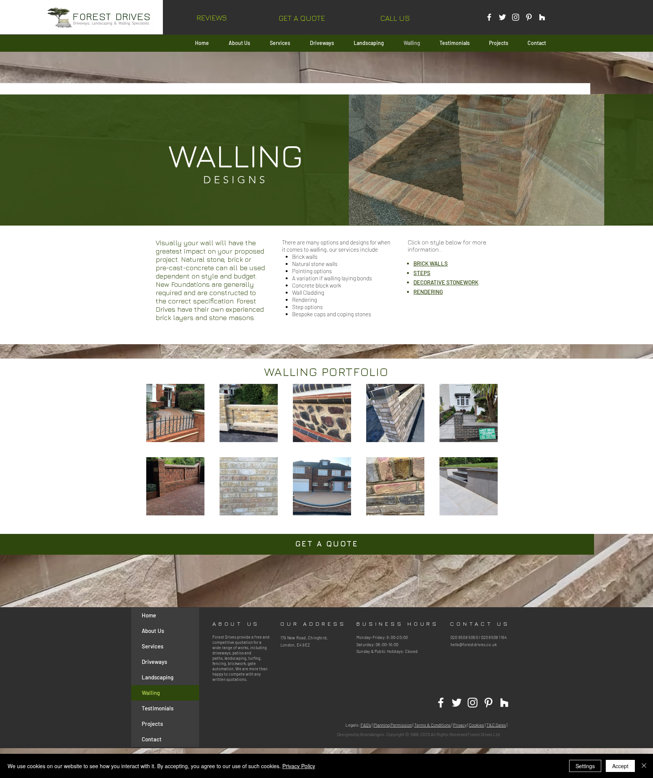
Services (152, 646)
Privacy (460, 724)
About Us (153, 630)
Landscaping (157, 677)
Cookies (476, 724)
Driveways (154, 661)
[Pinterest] (529, 17)
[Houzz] (542, 17)
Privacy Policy (298, 766)
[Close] (643, 766)
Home (149, 615)
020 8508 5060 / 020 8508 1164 (478, 637)
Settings (585, 766)
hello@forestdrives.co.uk (473, 644)
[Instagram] (515, 17)
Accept (620, 766)
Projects (152, 723)
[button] (302, 18)
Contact (152, 739)
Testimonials (157, 708)
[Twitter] (502, 17)
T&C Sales (496, 724)
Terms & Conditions (432, 724)
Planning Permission (392, 724)
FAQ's (366, 724)
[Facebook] (489, 17)
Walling (151, 692)
